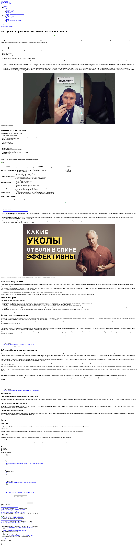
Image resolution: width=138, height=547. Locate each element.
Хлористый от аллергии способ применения (11, 520)
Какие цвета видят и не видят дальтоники (16, 473)
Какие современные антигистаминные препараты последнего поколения (19, 514)
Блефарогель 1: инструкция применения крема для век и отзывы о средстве (24, 463)
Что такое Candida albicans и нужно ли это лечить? (13, 512)
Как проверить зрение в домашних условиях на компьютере (21, 482)
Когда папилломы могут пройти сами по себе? (12, 517)
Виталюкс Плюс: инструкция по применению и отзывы (20, 492)
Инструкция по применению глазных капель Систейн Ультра (18, 344)
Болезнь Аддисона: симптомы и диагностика (14, 530)
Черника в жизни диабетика (10, 532)
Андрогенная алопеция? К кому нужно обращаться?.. (16, 538)
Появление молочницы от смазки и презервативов (13, 509)
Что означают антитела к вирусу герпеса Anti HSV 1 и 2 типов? (16, 522)
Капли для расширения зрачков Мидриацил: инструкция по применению (21, 390)
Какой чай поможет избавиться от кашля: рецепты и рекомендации (19, 527)
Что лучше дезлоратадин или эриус (9, 507)
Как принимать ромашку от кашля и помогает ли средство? (18, 535)
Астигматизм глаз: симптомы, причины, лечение (15, 211)
